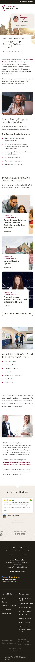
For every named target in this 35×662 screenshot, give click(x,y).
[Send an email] (8, 549)
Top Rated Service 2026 (9, 579)
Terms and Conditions (9, 606)
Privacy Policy (6, 609)
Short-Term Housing (24, 611)
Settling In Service (24, 622)
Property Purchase (23, 462)
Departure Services (24, 626)
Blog (3, 598)
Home (4, 38)
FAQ (21, 1)
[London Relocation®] (10, 8)
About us (24, 1)
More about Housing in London (17, 314)
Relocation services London (24, 630)
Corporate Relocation (10, 462)
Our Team (5, 602)
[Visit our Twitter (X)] (27, 549)
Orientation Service (24, 464)
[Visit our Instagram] (24, 553)
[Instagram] (11, 3)
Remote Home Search (25, 607)
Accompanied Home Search (25, 599)
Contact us (30, 1)
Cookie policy (6, 613)
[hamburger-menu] (30, 8)
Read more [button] (6, 510)
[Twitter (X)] (7, 3)
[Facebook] (3, 3)
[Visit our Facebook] (11, 553)
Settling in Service (8, 464)
